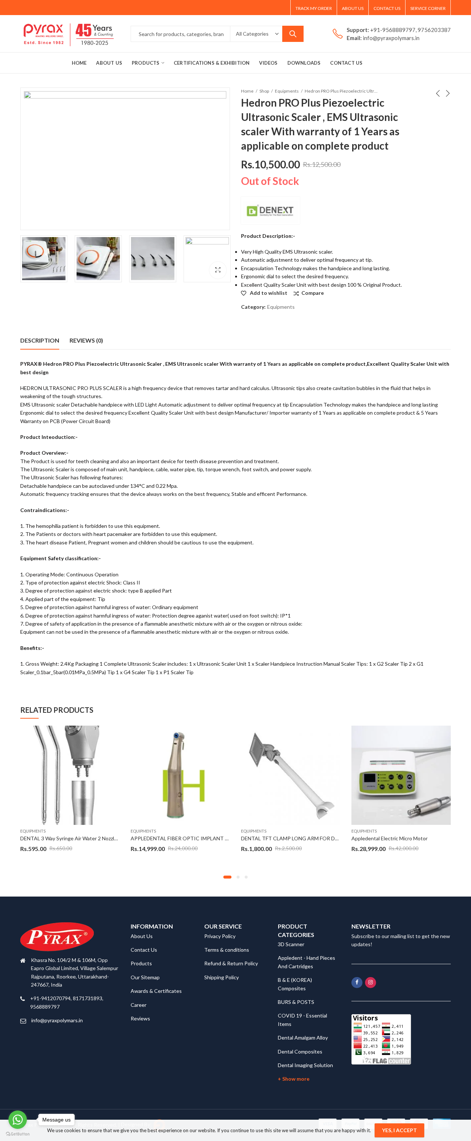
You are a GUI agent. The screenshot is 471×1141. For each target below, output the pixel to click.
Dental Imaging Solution (305, 1065)
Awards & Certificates (156, 991)
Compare (312, 293)
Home (247, 91)
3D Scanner (291, 944)
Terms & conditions (226, 950)
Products (141, 963)
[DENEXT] (270, 210)
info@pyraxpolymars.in (57, 1020)
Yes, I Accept (399, 1130)
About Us (142, 936)
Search (293, 34)
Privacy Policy (220, 936)
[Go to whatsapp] (17, 1119)
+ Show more (293, 1079)
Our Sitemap (145, 977)
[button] (227, 877)
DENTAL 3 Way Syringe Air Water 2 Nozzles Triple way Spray (89, 838)
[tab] (39, 340)
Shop (264, 91)
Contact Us (144, 950)
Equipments (287, 91)
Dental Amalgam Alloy (303, 1037)
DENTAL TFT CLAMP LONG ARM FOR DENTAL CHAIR (304, 838)
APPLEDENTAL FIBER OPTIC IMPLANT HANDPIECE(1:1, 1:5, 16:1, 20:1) (215, 838)
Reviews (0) (86, 340)
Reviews (140, 1018)
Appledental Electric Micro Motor (389, 838)
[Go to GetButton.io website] (17, 1133)
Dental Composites (300, 1051)
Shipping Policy (221, 977)
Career (138, 1005)
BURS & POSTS (296, 1002)
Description (39, 340)
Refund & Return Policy (231, 963)
